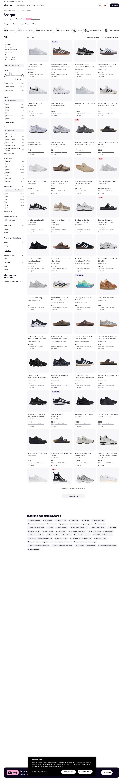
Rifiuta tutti (68, 772)
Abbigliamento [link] (21, 10)
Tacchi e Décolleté (10, 57)
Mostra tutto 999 (9, 122)
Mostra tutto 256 (9, 153)
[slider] (5, 75)
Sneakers (8, 44)
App (34, 5)
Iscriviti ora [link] (107, 772)
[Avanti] (117, 30)
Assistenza (40, 5)
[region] (62, 766)
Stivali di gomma (10, 59)
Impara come (35, 19)
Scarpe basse (9, 52)
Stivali (7, 54)
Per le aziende (19, 1)
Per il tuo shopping (9, 1)
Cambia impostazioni (39, 772)
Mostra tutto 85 (8, 211)
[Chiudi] (94, 759)
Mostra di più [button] (73, 496)
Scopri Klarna (21, 5)
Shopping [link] (12, 10)
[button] (106, 5)
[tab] (7, 24)
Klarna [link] (5, 10)
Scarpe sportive (10, 47)
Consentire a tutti (85, 772)
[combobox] (94, 37)
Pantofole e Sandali (11, 49)
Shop (29, 5)
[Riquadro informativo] (38, 37)
